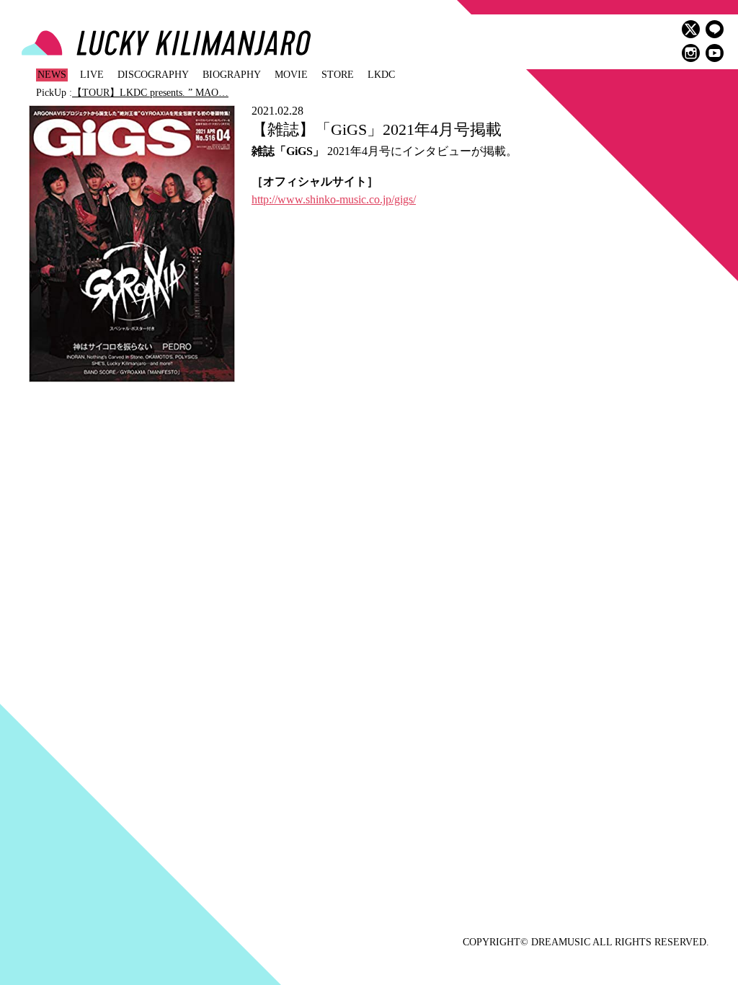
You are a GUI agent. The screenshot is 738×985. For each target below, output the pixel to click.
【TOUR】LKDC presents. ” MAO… (150, 92)
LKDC (381, 74)
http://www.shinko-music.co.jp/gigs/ (334, 199)
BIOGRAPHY (232, 74)
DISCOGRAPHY (153, 74)
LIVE (92, 74)
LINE (715, 29)
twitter (691, 29)
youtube (715, 53)
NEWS (51, 74)
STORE (337, 74)
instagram (691, 53)
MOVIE (291, 74)
